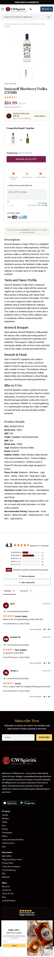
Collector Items (8, 843)
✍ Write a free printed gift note (19, 185)
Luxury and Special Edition (12, 840)
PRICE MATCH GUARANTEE (27, 2)
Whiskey (5, 818)
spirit (25, 271)
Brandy (5, 829)
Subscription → (40, 116)
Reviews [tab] (7, 591)
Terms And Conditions (11, 867)
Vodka (4, 822)
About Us (6, 886)
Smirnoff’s (16, 359)
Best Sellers (7, 856)
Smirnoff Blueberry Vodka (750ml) (16, 623)
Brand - (10, 84)
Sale (4, 847)
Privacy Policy (7, 863)
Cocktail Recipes (8, 901)
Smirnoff (22, 24)
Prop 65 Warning (9, 870)
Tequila (5, 815)
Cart (48, 9)
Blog (4, 897)
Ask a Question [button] (28, 582)
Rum (4, 826)
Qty (8, 201)
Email (17, 213)
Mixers (4, 836)
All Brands (14, 24)
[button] (45, 629)
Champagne (7, 833)
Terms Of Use (7, 894)
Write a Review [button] (28, 576)
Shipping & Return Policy (12, 860)
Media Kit (6, 877)
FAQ (3, 874)
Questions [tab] (24, 591)
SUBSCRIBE (44, 737)
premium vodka (11, 254)
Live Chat (10, 213)
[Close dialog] (51, 922)
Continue (14, 945)
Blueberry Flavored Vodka (22, 447)
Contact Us (6, 890)
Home (6, 24)
